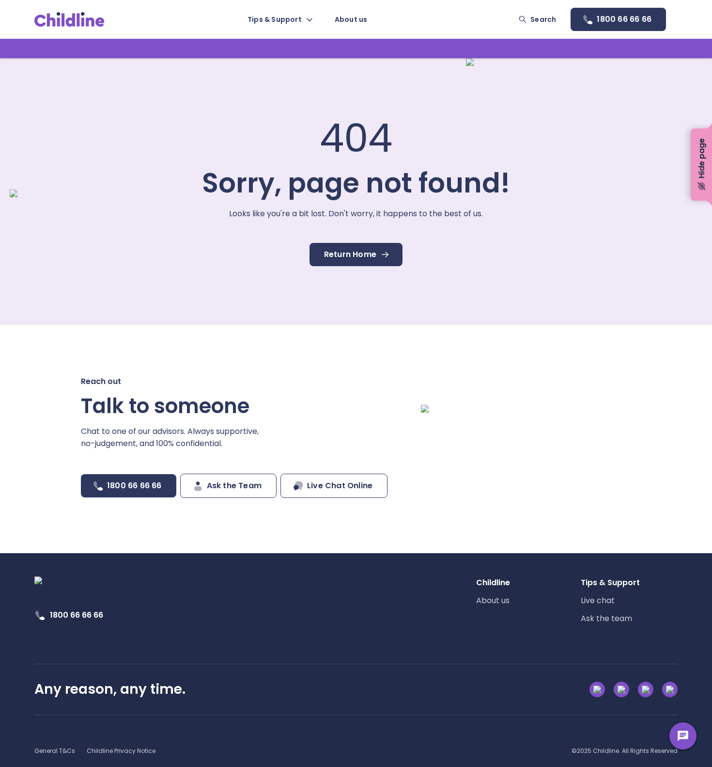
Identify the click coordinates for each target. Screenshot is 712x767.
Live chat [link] (598, 600)
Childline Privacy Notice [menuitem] (121, 751)
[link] (69, 19)
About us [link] (493, 600)
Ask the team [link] (606, 618)
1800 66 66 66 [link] (76, 615)
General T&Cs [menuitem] (54, 751)
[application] (356, 383)
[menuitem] (279, 19)
